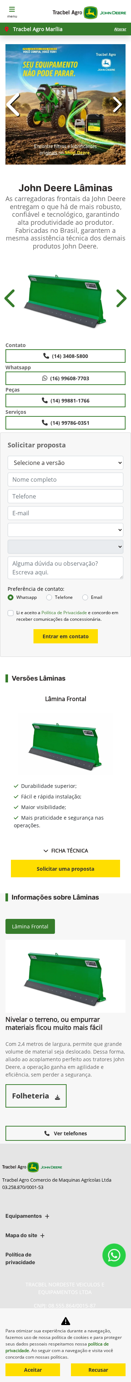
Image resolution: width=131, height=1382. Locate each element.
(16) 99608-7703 (69, 378)
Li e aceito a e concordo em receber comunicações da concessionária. (67, 615)
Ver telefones (69, 1133)
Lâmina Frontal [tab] (30, 926)
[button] (14, 104)
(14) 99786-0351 (70, 422)
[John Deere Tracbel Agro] (89, 13)
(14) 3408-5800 (70, 356)
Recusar (98, 1369)
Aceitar (33, 1369)
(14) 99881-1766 (70, 400)
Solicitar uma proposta (65, 868)
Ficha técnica (69, 850)
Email (96, 597)
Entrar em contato (66, 636)
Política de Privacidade (64, 612)
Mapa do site (21, 1235)
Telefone (64, 597)
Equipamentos (23, 1216)
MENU (12, 16)
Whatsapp (26, 597)
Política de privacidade (20, 1258)
